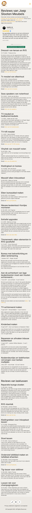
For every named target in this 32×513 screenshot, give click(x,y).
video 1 (27, 301)
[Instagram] (19, 502)
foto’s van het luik (10, 415)
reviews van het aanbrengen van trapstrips (12, 18)
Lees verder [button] (6, 40)
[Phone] (12, 502)
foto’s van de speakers (10, 109)
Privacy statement (9, 505)
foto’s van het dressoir (10, 72)
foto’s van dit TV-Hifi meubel (12, 144)
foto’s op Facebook (11, 200)
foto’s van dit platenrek (11, 161)
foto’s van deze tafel (11, 234)
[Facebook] (15, 502)
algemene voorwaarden (21, 505)
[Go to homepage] (4, 4)
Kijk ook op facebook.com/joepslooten (11, 20)
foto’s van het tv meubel (11, 89)
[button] (30, 4)
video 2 (3, 302)
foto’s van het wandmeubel (12, 127)
